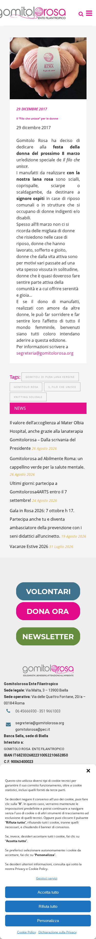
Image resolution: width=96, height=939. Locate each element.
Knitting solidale (28, 397)
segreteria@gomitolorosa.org (44, 353)
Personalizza (48, 920)
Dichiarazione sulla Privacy (57, 932)
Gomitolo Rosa (26, 387)
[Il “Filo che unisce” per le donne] (48, 68)
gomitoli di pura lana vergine (50, 377)
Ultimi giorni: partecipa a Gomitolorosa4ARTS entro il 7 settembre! (38, 491)
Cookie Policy (26, 932)
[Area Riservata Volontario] (48, 599)
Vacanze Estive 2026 (29, 546)
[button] (88, 770)
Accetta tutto (48, 892)
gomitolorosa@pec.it (33, 729)
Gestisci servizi (46, 878)
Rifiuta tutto (48, 906)
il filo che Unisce (62, 387)
